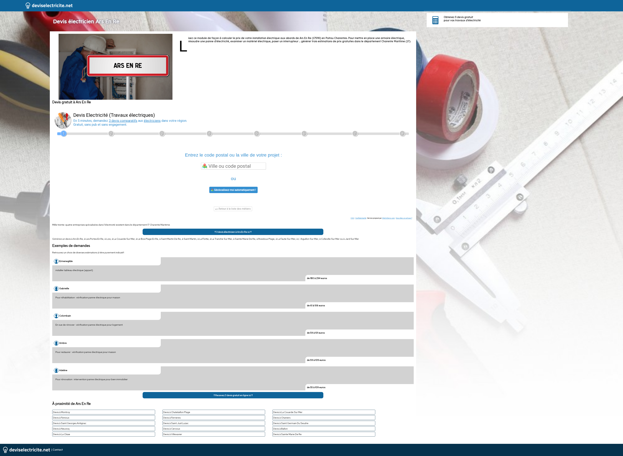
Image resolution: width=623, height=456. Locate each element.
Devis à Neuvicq (61, 428)
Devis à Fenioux (61, 417)
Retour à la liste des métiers (234, 208)
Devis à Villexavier (172, 434)
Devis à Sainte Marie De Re (287, 434)
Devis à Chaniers (281, 417)
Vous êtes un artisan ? (404, 218)
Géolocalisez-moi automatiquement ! (235, 189)
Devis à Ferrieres (172, 417)
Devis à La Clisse (61, 434)
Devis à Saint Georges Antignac (69, 423)
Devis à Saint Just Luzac (175, 423)
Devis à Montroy (61, 412)
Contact (58, 449)
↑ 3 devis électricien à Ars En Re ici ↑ (232, 231)
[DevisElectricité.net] (36, 8)
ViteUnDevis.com (388, 218)
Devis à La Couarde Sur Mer (287, 412)
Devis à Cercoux (171, 428)
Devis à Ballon (280, 428)
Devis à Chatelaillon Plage (176, 412)
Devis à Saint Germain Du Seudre (290, 423)
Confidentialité (360, 218)
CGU (352, 218)
